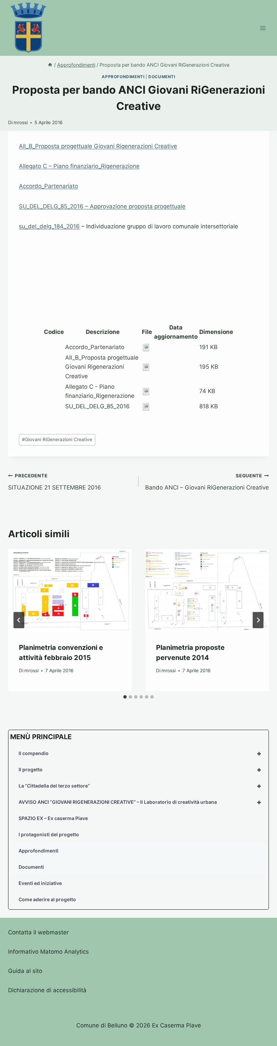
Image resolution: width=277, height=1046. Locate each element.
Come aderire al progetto (47, 899)
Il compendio (140, 753)
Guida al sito (25, 971)
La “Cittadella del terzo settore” (140, 786)
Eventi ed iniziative (40, 883)
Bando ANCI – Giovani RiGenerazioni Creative (207, 482)
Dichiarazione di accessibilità (47, 990)
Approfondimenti (123, 76)
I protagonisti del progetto (49, 834)
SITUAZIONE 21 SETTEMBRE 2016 (54, 482)
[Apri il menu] (262, 28)
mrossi (21, 122)
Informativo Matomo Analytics (48, 951)
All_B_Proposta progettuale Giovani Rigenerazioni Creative (98, 146)
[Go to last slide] (19, 620)
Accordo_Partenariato (48, 186)
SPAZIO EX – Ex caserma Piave (53, 818)
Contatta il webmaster (38, 932)
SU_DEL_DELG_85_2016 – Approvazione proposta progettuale (102, 206)
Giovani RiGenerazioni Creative (57, 439)
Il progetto (140, 770)
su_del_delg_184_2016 (49, 226)
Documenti (161, 76)
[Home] (50, 65)
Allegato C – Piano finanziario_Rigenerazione (79, 166)
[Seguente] (258, 620)
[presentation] (70, 590)
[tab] (125, 697)
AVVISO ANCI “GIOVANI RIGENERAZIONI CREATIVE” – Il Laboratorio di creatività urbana (140, 802)
